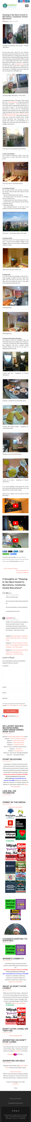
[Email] (28, 1)
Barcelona (5, 559)
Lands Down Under (18, 740)
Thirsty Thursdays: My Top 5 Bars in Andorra (22, 572)
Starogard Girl (19, 750)
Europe (22, 559)
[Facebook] (19, 1)
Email (4, 692)
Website (4, 698)
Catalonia (17, 559)
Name (4, 687)
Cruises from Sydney (15, 1071)
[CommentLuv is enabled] (11, 716)
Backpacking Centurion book (15, 736)
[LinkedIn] (26, 1)
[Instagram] (24, 1)
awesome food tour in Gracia (15, 114)
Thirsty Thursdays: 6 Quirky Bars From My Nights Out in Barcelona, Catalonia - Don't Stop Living (17, 645)
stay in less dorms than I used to (15, 114)
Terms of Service (20, 705)
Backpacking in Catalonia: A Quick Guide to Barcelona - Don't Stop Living (17, 638)
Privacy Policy (9, 705)
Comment (5, 666)
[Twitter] (21, 1)
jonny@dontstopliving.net (15, 1103)
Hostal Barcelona (13, 102)
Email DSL (17, 1051)
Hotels (4, 561)
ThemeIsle (22, 1118)
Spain (7, 561)
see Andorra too (19, 64)
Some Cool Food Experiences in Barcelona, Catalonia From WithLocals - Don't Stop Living (17, 652)
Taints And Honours (18, 742)
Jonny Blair (9, 618)
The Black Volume (19, 744)
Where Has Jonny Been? (15, 807)
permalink (21, 561)
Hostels (26, 559)
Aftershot (19, 748)
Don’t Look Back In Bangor (18, 738)
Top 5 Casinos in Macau (9, 568)
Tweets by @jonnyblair (15, 1035)
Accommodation (20, 557)
